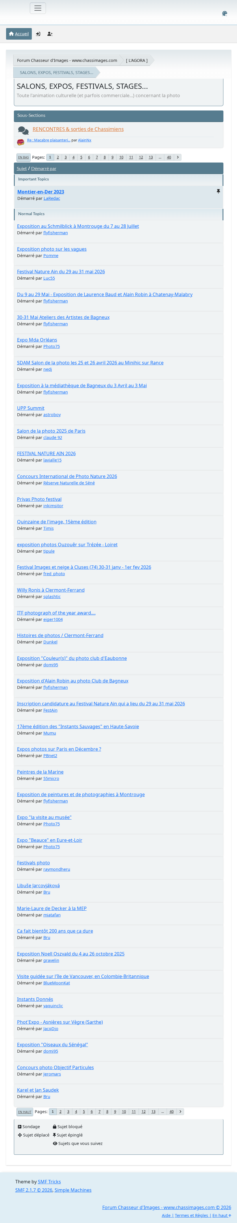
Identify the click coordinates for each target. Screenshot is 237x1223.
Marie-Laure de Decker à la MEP (52, 908)
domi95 (50, 664)
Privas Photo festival (39, 499)
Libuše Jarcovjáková (38, 885)
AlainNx (84, 140)
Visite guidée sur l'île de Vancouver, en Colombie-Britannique (83, 976)
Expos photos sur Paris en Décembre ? (59, 749)
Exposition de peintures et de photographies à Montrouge (81, 794)
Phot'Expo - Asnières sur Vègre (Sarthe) (60, 1022)
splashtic (52, 596)
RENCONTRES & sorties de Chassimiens (78, 129)
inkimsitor (53, 505)
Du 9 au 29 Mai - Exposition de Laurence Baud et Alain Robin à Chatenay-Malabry (104, 294)
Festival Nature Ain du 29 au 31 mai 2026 (61, 271)
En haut (25, 1112)
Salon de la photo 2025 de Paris (51, 431)
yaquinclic (53, 1005)
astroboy (52, 414)
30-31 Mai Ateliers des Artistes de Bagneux (63, 317)
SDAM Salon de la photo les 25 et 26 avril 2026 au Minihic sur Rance (90, 362)
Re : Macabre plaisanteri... (49, 140)
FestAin (50, 710)
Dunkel (50, 642)
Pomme (50, 255)
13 (151, 157)
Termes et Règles (191, 1215)
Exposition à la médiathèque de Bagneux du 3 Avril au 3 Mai (82, 385)
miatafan (52, 915)
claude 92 (52, 437)
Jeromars (52, 1074)
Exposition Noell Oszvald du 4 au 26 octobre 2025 (71, 954)
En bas (23, 157)
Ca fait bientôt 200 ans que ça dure (55, 931)
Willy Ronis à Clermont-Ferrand (51, 590)
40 (169, 157)
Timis (48, 528)
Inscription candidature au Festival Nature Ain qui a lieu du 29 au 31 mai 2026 (101, 703)
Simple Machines (73, 1190)
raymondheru (56, 869)
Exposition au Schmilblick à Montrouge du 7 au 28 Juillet (78, 226)
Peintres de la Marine (40, 772)
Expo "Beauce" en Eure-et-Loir (49, 840)
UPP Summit (31, 408)
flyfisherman (55, 232)
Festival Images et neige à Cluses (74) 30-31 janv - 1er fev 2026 (84, 567)
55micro (51, 778)
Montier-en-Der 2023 (40, 192)
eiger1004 (53, 619)
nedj (47, 369)
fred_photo (54, 573)
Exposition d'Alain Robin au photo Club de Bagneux (72, 681)
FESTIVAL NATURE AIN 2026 (46, 453)
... (160, 157)
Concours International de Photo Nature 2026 (67, 476)
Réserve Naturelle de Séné (69, 483)
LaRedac (52, 198)
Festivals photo (33, 862)
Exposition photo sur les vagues (52, 249)
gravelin (51, 960)
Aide (166, 1215)
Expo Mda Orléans (37, 340)
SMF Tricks (49, 1181)
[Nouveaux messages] (23, 132)
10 (121, 157)
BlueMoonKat (56, 983)
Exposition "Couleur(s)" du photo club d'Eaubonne (72, 658)
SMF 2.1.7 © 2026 (33, 1190)
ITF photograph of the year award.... (56, 613)
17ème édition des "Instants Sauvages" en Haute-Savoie (78, 726)
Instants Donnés (35, 999)
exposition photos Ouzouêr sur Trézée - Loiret (67, 544)
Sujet (22, 168)
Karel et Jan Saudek (38, 1090)
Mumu (49, 733)
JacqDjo (50, 1028)
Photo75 (51, 346)
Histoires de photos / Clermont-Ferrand (60, 635)
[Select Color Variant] (224, 13)
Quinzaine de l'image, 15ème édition (57, 522)
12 (141, 157)
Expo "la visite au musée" (44, 817)
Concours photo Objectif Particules (55, 1067)
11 (131, 157)
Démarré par (43, 168)
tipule (49, 551)
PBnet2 (50, 755)
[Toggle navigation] (38, 8)
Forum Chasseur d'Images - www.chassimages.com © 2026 (166, 1207)
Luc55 (49, 278)
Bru (46, 892)
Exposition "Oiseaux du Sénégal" (52, 1044)
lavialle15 (52, 460)
